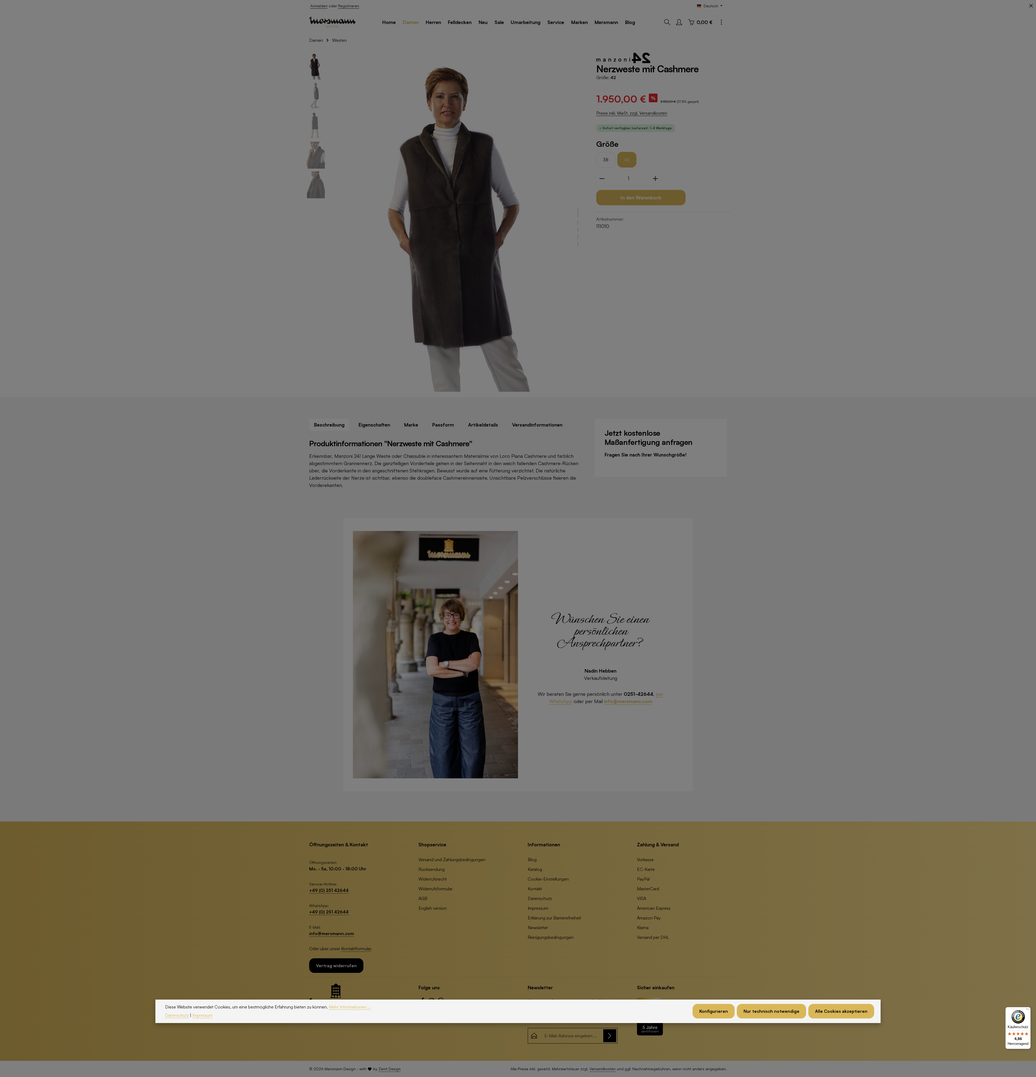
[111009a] (457, 222)
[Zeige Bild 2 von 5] (577, 223)
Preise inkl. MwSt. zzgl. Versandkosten (631, 113)
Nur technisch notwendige (771, 1011)
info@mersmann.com (628, 701)
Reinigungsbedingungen (551, 937)
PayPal (643, 879)
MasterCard (648, 888)
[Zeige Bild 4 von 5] (577, 237)
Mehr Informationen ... (350, 1007)
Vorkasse (645, 859)
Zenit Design (390, 1068)
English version (432, 908)
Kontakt (535, 888)
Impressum (538, 908)
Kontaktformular (356, 948)
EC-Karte (646, 869)
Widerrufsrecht (432, 879)
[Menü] (1027, 1010)
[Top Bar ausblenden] (1031, 6)
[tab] (329, 425)
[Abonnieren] (609, 1035)
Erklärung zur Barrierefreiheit (554, 918)
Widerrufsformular (435, 888)
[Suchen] (667, 22)
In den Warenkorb (641, 197)
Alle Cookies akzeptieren (841, 1011)
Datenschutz (540, 898)
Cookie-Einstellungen (548, 879)
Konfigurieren (713, 1011)
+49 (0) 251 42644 (329, 890)
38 (605, 159)
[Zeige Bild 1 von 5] (577, 212)
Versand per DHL (653, 937)
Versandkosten (602, 1068)
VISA (641, 898)
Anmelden (319, 6)
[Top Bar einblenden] (721, 22)
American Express (653, 908)
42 (626, 159)
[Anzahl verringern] (602, 178)
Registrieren (348, 6)
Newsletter (538, 927)
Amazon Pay (649, 918)
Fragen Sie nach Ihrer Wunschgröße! (646, 455)
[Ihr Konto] (679, 22)
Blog (532, 859)
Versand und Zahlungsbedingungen (451, 859)
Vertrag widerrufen (336, 965)
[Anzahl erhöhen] (655, 178)
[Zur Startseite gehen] (332, 22)
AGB (422, 898)
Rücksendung (431, 869)
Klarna (643, 927)
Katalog (535, 869)
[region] (445, 222)
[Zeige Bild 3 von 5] (577, 230)
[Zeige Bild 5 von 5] (577, 244)
